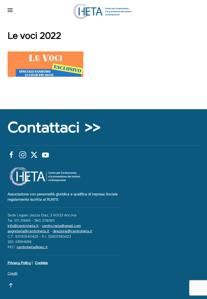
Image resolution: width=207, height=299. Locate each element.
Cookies (41, 262)
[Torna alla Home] (103, 10)
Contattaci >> (54, 127)
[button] (10, 10)
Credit (12, 273)
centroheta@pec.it (32, 247)
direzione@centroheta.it (72, 231)
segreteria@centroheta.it (28, 231)
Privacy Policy (19, 262)
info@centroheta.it (23, 225)
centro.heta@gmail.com (61, 225)
